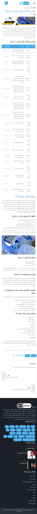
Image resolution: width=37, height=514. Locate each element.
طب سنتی (19, 433)
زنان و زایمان (31, 433)
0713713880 (7, 57)
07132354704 (6, 70)
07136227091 (6, 156)
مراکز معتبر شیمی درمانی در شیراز (19, 270)
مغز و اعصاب (21, 436)
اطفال (28, 426)
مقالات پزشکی (32, 501)
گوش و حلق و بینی (17, 439)
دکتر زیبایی (13, 430)
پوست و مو (10, 436)
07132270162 (6, 62)
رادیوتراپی (27, 355)
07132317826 (6, 51)
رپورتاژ (7, 430)
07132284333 (6, 169)
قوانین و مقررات (31, 503)
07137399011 (6, 176)
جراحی (7, 426)
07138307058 (6, 136)
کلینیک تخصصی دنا (30, 448)
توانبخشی (12, 426)
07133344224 (6, 190)
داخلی (33, 430)
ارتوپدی (32, 426)
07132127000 (6, 89)
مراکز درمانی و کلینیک (28, 8)
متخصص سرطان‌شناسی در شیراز (24, 231)
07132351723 (6, 124)
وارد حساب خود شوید (18, 367)
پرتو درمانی (33, 355)
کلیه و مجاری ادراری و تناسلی (28, 439)
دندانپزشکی (19, 430)
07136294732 (6, 79)
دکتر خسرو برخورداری (22, 453)
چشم (5, 436)
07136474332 (6, 97)
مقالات (15, 436)
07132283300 (6, 142)
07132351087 (6, 130)
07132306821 (6, 150)
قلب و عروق (12, 433)
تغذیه (17, 426)
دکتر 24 (33, 410)
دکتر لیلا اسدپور (23, 463)
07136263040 (6, 162)
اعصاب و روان (22, 426)
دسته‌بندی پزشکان (26, 430)
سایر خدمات (25, 433)
